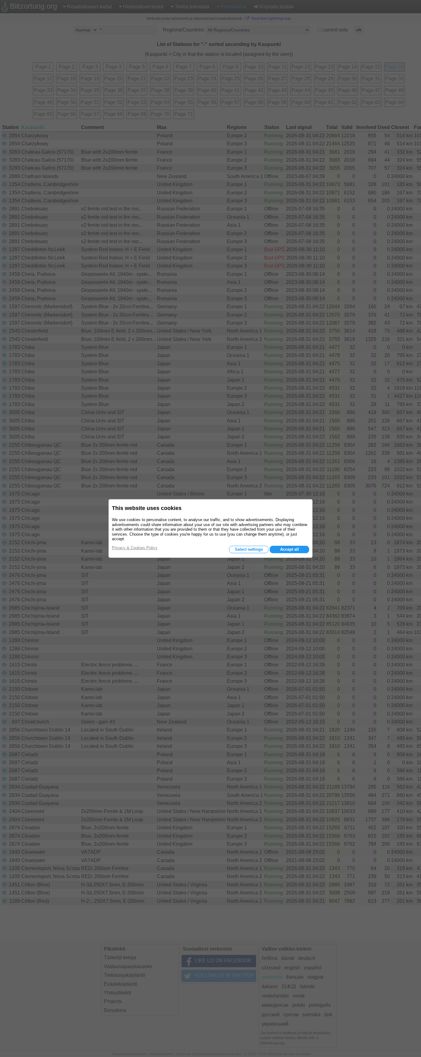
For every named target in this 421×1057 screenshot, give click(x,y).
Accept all (289, 549)
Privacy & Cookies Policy (134, 547)
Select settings (249, 549)
